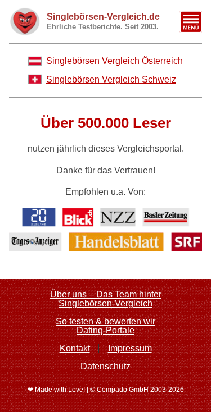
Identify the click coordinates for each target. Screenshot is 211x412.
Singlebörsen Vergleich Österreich (114, 61)
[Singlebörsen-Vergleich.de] (24, 21)
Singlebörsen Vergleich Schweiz (111, 79)
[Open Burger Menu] (190, 22)
